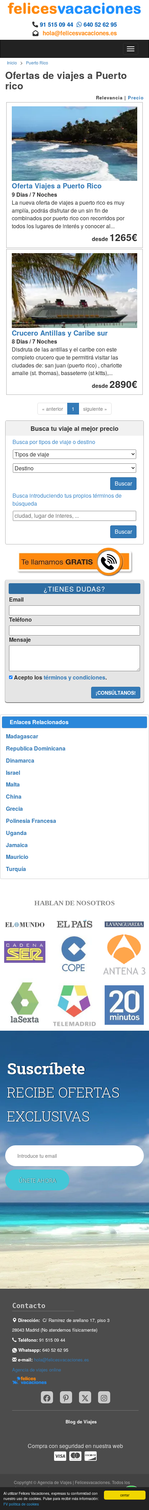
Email (16, 599)
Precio (136, 97)
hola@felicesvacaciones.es (80, 33)
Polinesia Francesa (31, 821)
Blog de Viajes (81, 1421)
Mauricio (17, 857)
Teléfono (20, 619)
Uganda (16, 833)
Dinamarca (20, 760)
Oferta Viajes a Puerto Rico (57, 185)
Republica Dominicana (35, 748)
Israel (13, 772)
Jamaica (17, 845)
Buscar (123, 483)
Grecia (14, 808)
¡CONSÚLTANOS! (116, 692)
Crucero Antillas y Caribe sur (60, 333)
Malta (13, 784)
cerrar (124, 1495)
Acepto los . (59, 677)
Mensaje (20, 639)
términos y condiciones (74, 677)
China (13, 796)
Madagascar (22, 736)
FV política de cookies (21, 1504)
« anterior (52, 408)
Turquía (16, 869)
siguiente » (95, 408)
